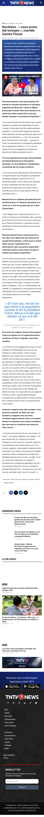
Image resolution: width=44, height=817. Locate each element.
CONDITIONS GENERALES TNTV (30, 808)
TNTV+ (5, 758)
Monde (4, 644)
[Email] (26, 493)
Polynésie (9, 23)
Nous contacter (9, 755)
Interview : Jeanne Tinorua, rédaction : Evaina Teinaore (21, 479)
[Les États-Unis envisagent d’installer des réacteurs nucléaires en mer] (22, 637)
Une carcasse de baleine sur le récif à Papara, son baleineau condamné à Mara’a (27, 534)
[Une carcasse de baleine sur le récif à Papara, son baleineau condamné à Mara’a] (7, 535)
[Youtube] (36, 703)
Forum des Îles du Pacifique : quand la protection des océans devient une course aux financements (27, 520)
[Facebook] (11, 493)
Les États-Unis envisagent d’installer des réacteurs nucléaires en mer (19, 650)
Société (5, 613)
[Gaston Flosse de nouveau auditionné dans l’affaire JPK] (22, 576)
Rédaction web (8, 483)
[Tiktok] (30, 703)
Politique (18, 23)
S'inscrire (22, 787)
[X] (16, 493)
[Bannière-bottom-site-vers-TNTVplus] (22, 668)
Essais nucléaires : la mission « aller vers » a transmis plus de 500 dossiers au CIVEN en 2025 (20, 619)
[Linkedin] (21, 493)
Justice (5, 584)
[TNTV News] (22, 697)
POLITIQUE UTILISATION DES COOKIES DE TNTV (22, 810)
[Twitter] (19, 703)
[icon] (3, 23)
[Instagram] (13, 703)
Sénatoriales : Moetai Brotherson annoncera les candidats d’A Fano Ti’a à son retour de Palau (26, 547)
